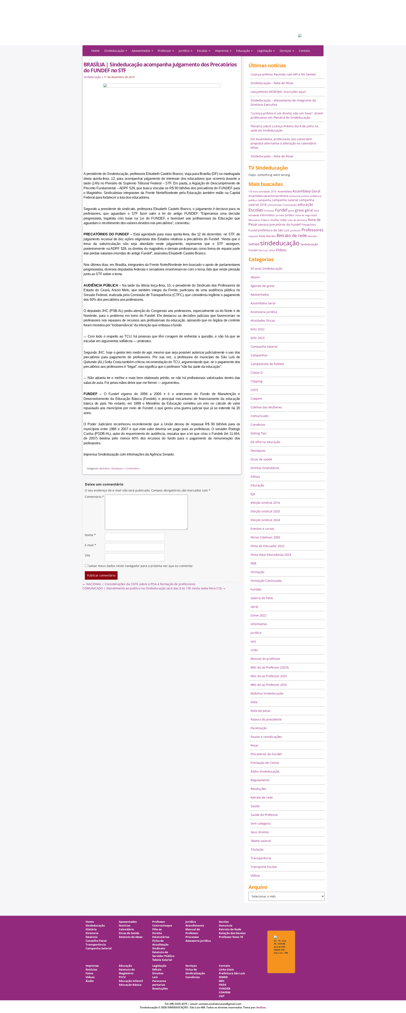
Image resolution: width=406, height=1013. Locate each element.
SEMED (223, 977)
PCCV (122, 977)
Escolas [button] (202, 51)
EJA (253, 494)
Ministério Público (258, 220)
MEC (222, 981)
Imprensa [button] (222, 51)
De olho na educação (265, 442)
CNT (222, 996)
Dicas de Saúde (129, 933)
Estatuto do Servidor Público (163, 954)
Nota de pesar (261, 711)
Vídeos (281, 250)
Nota (254, 702)
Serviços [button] (286, 51)
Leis (253, 641)
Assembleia (284, 191)
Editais (255, 477)
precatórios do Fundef (285, 224)
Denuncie (225, 925)
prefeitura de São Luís (273, 230)
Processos (192, 937)
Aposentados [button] (141, 51)
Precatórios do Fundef (266, 754)
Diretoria (92, 933)
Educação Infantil (131, 981)
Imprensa (92, 966)
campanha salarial (285, 200)
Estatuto (91, 937)
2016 (274, 191)
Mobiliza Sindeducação (267, 693)
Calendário (126, 929)
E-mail (90, 545)
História (91, 929)
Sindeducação (92, 77)
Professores (313, 230)
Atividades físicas (263, 320)
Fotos (89, 973)
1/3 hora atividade (259, 191)
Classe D (257, 373)
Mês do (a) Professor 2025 (269, 685)
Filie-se (157, 929)
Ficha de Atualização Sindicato (160, 944)
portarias (158, 985)
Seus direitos (260, 832)
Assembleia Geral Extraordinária (268, 196)
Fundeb (256, 589)
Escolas (255, 210)
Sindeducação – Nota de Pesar (272, 83)
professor (295, 230)
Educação (257, 485)
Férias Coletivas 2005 (265, 537)
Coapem (256, 399)
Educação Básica (130, 985)
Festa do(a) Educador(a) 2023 (271, 555)
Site (87, 555)
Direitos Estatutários (265, 468)
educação (305, 204)
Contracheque (162, 925)
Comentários (132, 468)
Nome (90, 535)
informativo (267, 215)
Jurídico (256, 633)
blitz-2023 (258, 338)
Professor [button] (165, 51)
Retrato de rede (292, 235)
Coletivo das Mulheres (266, 407)
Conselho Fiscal (96, 941)
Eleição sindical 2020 (265, 511)
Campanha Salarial (264, 347)
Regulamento (260, 780)
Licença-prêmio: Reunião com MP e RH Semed (283, 74)
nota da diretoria (297, 220)
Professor (158, 922)
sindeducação (203, 24)
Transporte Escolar (264, 867)
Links (254, 650)
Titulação (257, 849)
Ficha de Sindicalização (195, 971)
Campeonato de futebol (267, 364)
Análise (261, 1007)
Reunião (312, 236)
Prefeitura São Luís (232, 973)
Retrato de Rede (230, 929)
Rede (262, 236)
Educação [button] (243, 51)
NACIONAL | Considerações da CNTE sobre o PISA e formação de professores (138, 584)
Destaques (117, 468)
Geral (254, 607)
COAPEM (224, 992)
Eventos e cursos (262, 529)
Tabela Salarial (162, 960)
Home (95, 51)
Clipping (256, 381)
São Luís (263, 250)
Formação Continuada (266, 581)
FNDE (222, 985)
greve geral (304, 210)
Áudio (90, 981)
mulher (274, 220)
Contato (304, 51)
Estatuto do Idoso (131, 937)
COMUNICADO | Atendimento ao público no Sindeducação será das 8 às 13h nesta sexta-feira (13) (153, 588)
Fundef (281, 210)
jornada (280, 215)
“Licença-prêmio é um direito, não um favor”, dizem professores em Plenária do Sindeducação (287, 115)
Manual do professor (265, 659)
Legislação (159, 966)
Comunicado (259, 416)
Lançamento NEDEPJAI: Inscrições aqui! (278, 92)
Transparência (261, 858)
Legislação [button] (265, 51)
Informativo (259, 624)
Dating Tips (259, 433)
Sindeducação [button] (114, 51)
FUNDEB (224, 988)
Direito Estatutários (160, 935)
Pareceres (159, 981)
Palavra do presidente (266, 719)
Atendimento (194, 925)
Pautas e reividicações (266, 737)
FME (253, 563)
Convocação (290, 204)
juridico (289, 215)
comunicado (274, 204)
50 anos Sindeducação (266, 268)
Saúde (255, 806)
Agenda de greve (262, 286)
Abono (255, 277)
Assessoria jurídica (299, 196)
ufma (272, 250)
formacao (269, 210)
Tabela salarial (261, 841)
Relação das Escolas (232, 933)
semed (253, 244)
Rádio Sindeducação (265, 771)
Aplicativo (104, 468)
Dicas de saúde (261, 459)
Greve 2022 (258, 615)
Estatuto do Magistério (127, 971)
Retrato (271, 236)
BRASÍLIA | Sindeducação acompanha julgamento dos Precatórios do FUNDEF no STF (160, 67)
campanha (264, 200)
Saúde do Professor (264, 815)
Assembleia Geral (306, 191)
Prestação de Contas (265, 763)
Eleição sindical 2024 (265, 520)
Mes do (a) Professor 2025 (269, 676)
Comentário (94, 497)
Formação (257, 572)
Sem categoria (261, 823)
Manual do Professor (192, 931)
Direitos (157, 973)
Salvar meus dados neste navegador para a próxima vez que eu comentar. (141, 566)
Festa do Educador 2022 (267, 546)
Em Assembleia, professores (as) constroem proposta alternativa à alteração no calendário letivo (283, 143)
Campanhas (259, 355)
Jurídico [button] (184, 51)
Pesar (254, 745)
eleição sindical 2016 (265, 503)
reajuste (253, 236)
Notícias (124, 925)
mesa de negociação (306, 215)
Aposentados (260, 294)
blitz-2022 (258, 329)
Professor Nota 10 (231, 937)
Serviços (191, 966)
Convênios (258, 425)
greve (291, 210)
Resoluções (258, 789)
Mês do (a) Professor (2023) (270, 667)
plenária (263, 224)
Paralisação (259, 728)
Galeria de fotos (262, 598)
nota (283, 220)
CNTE (254, 390)
